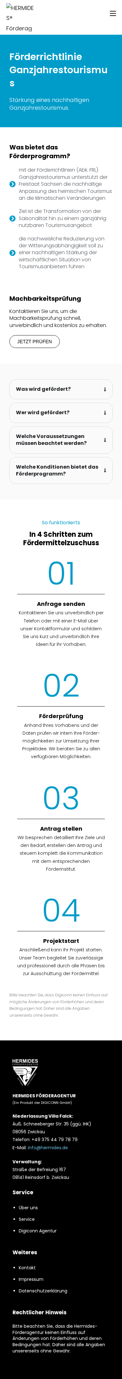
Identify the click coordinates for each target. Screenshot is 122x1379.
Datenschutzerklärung (43, 1291)
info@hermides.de (48, 1148)
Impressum (31, 1279)
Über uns (28, 1208)
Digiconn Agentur (38, 1231)
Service (27, 1219)
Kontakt (27, 1268)
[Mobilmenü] (113, 13)
